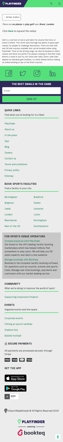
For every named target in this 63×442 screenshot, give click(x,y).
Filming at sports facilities (18, 324)
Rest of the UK (12, 226)
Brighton (9, 202)
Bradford (38, 197)
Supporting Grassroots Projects (21, 296)
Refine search (12, 17)
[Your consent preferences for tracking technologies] (58, 437)
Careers (8, 152)
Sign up (31, 99)
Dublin (37, 202)
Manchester (11, 220)
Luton (37, 214)
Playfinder (10, 123)
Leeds (8, 208)
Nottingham (40, 220)
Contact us (10, 158)
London (8, 214)
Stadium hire (11, 329)
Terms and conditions (16, 164)
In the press (11, 135)
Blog (7, 146)
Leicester (38, 208)
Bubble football (13, 335)
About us (9, 129)
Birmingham (11, 197)
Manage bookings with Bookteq (21, 259)
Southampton (41, 226)
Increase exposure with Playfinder (22, 240)
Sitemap (9, 175)
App (7, 141)
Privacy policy (12, 170)
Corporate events (14, 318)
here (10, 31)
